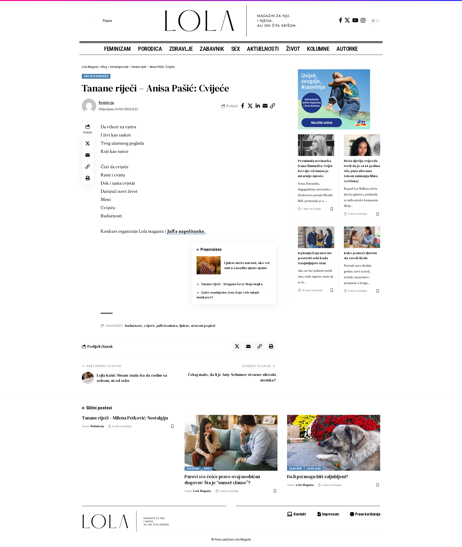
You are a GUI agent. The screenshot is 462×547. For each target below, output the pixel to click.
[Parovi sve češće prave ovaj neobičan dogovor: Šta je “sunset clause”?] (231, 443)
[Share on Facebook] (242, 106)
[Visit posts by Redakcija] (89, 106)
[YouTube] (355, 20)
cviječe (149, 325)
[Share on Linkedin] (257, 106)
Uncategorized (96, 76)
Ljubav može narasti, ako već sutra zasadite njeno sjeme (247, 265)
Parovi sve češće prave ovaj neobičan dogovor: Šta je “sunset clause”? (222, 479)
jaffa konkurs (167, 325)
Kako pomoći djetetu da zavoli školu (360, 255)
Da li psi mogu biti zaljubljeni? (317, 476)
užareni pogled (203, 325)
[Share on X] (250, 106)
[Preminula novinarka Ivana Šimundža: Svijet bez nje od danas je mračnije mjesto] (316, 145)
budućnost (133, 325)
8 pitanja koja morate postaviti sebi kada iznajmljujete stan (315, 258)
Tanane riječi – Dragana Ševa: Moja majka (232, 284)
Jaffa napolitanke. (186, 231)
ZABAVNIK (192, 468)
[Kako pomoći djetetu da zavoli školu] (362, 237)
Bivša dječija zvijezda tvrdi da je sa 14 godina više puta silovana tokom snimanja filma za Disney (362, 170)
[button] (85, 20)
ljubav (184, 325)
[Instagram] (362, 20)
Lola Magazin (202, 491)
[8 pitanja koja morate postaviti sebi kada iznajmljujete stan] (316, 237)
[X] (347, 20)
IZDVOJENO (313, 468)
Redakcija (106, 102)
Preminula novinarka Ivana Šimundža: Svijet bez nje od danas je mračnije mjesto (315, 168)
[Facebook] (340, 20)
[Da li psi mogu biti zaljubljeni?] (333, 443)
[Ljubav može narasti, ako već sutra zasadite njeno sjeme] (209, 265)
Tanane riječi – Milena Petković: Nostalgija (125, 418)
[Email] (265, 106)
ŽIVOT (207, 468)
